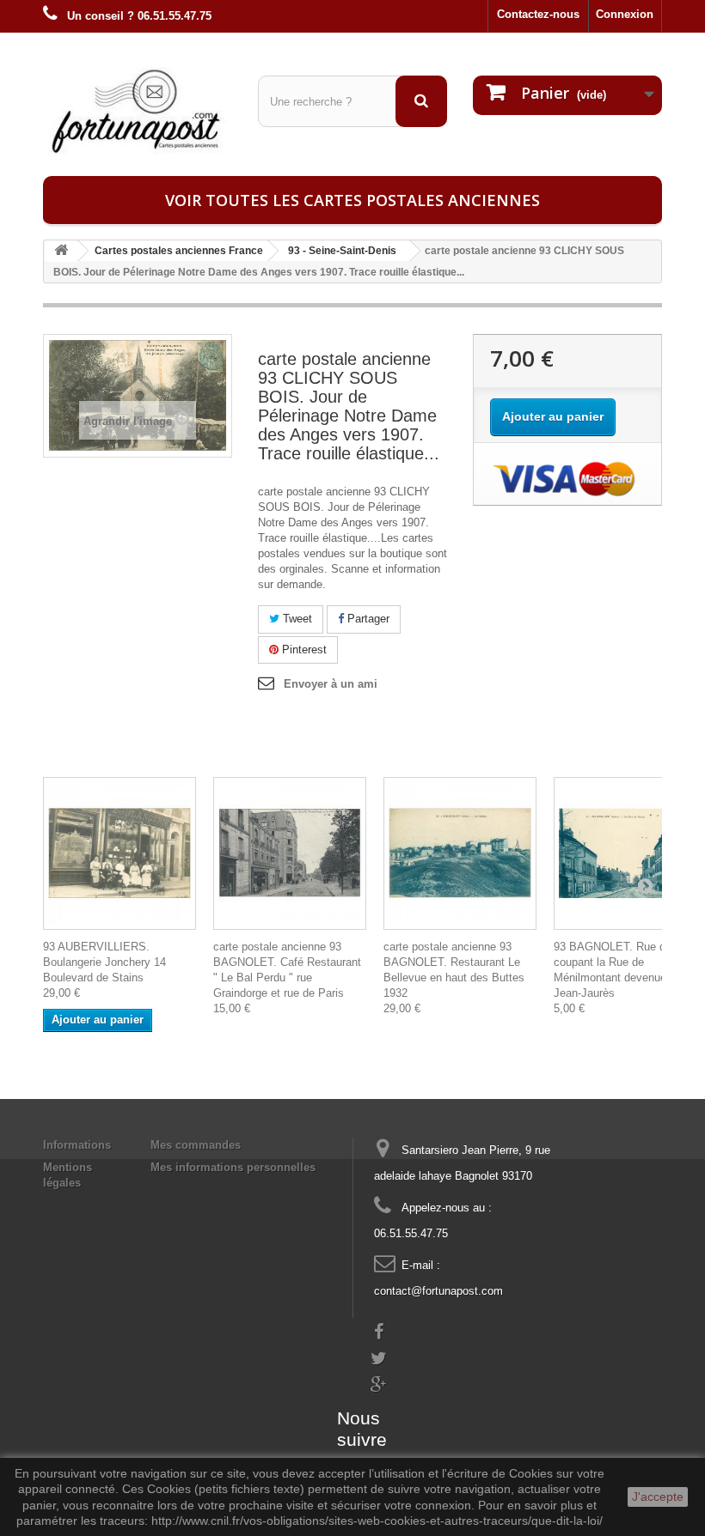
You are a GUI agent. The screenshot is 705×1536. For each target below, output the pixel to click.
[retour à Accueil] (61, 251)
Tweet (295, 618)
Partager (366, 618)
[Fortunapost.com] (137, 111)
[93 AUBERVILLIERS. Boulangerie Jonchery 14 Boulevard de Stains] (119, 853)
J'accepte (658, 1496)
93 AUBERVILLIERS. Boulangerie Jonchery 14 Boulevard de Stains (104, 962)
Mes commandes (195, 1144)
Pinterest (303, 649)
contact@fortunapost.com (438, 1290)
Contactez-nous (538, 14)
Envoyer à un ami (330, 683)
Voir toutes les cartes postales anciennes (352, 200)
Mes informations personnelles (233, 1167)
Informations (77, 1144)
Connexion (624, 14)
